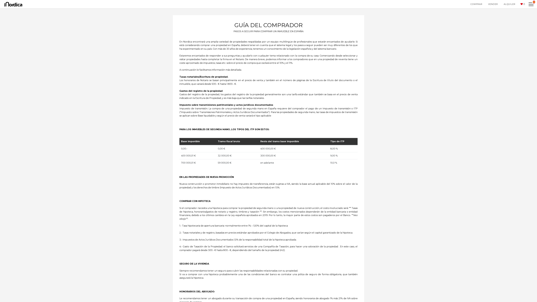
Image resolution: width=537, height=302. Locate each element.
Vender (493, 4)
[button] (522, 4)
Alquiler (509, 4)
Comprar (476, 4)
